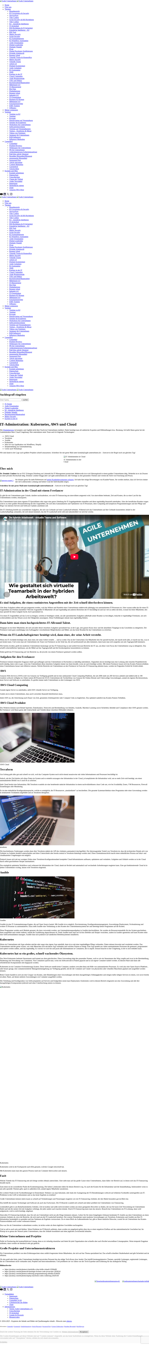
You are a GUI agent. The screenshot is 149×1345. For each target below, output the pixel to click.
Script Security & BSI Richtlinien (21, 20)
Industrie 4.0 (14, 95)
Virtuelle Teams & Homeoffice (20, 57)
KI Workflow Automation (18, 41)
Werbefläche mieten (16, 186)
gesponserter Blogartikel (18, 158)
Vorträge (8, 112)
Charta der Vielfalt (16, 179)
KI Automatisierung (16, 39)
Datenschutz (13, 175)
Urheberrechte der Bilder (18, 1302)
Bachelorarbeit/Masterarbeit (19, 83)
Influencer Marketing (17, 139)
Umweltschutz (14, 177)
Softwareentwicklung (17, 127)
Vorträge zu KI (14, 114)
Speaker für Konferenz (17, 123)
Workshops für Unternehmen (20, 125)
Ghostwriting (14, 169)
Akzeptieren (84, 1332)
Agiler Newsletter (15, 181)
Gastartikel (9, 141)
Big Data (12, 89)
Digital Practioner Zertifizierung (21, 51)
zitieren (69, 1321)
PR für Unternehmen (17, 150)
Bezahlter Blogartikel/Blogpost (20, 156)
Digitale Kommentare (17, 66)
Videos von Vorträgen (17, 133)
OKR (11, 72)
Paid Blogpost (80, 1326)
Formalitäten (9, 1294)
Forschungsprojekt (16, 104)
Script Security (14, 36)
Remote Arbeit (14, 55)
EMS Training (14, 106)
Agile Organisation (16, 43)
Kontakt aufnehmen (16, 173)
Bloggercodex (14, 1317)
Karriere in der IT (15, 74)
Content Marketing (16, 165)
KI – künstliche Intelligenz (19, 24)
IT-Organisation (15, 97)
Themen (8, 9)
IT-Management (15, 87)
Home (7, 5)
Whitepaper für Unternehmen (20, 148)
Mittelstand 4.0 (14, 85)
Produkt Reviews (15, 146)
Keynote (12, 118)
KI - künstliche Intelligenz (14, 410)
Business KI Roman (16, 99)
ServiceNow (14, 15)
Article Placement (37, 1326)
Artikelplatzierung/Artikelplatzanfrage (23, 152)
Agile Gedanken (15, 68)
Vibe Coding (14, 18)
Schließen (3, 1342)
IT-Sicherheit (14, 26)
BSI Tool (12, 32)
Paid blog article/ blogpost (18, 154)
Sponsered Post (46, 1326)
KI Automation (14, 70)
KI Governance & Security (19, 13)
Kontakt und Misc (11, 171)
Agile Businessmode (16, 78)
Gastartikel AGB (15, 1300)
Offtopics (12, 108)
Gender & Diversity (16, 1315)
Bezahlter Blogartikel (70, 1326)
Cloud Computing (16, 76)
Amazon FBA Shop (16, 190)
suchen (25, 400)
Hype (11, 49)
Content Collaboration (57, 1326)
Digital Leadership (16, 45)
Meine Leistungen (11, 110)
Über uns (8, 7)
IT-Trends (8, 404)
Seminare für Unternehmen (19, 135)
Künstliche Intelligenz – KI (19, 30)
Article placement (15, 162)
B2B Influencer (15, 137)
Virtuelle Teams (15, 62)
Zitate (11, 188)
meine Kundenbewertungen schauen (60, 480)
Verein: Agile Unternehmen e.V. (21, 1309)
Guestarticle (13, 167)
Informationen (10, 1307)
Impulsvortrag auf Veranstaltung (21, 120)
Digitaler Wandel (15, 47)
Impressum (13, 183)
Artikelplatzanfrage (26, 1326)
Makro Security (15, 34)
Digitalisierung (14, 91)
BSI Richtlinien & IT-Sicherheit (21, 28)
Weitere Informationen (70, 1332)
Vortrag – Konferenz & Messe (20, 131)
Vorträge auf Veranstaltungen (20, 129)
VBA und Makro (15, 81)
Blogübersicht (14, 11)
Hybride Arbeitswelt (16, 53)
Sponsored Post (15, 160)
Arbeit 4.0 (13, 64)
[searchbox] (11, 400)
